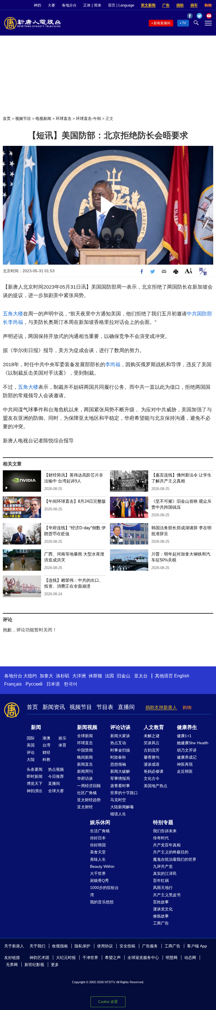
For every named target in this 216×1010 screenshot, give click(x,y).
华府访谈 (85, 778)
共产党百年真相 (167, 845)
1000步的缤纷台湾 (104, 891)
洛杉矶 (62, 675)
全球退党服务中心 (143, 957)
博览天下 (34, 783)
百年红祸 (161, 880)
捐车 (194, 5)
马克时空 (118, 800)
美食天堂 (98, 852)
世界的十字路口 (124, 793)
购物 (208, 5)
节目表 (104, 707)
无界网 (12, 964)
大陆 (31, 759)
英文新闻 (148, 5)
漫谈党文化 (163, 909)
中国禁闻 (85, 750)
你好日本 (98, 838)
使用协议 (105, 946)
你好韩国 (98, 845)
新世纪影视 (34, 964)
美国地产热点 (155, 785)
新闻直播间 (162, 23)
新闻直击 (85, 764)
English (181, 675)
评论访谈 (120, 727)
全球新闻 (85, 736)
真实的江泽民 (165, 873)
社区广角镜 (87, 793)
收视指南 (60, 946)
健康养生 (187, 727)
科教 (46, 759)
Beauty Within (102, 866)
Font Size (188, 271)
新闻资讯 (53, 707)
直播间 (126, 707)
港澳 (46, 738)
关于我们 (37, 946)
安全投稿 (127, 946)
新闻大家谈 (120, 736)
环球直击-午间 (88, 118)
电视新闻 (43, 118)
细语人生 (118, 814)
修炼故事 (161, 916)
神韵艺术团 (39, 957)
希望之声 (113, 957)
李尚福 (15, 322)
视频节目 (23, 118)
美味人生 (98, 859)
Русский (34, 684)
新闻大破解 (120, 771)
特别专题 (163, 822)
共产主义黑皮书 (167, 895)
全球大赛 (56, 791)
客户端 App (197, 946)
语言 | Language (121, 5)
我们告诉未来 (165, 831)
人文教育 (154, 727)
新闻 (36, 727)
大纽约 (30, 675)
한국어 (70, 684)
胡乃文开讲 (187, 750)
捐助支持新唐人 (161, 707)
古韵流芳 (151, 750)
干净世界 (90, 957)
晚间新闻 (85, 757)
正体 (87, 5)
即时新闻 (34, 776)
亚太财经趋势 (89, 800)
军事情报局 (120, 778)
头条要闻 (34, 769)
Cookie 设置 (108, 1002)
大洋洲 (79, 675)
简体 (97, 5)
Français (13, 684)
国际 (31, 738)
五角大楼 (13, 314)
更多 (55, 964)
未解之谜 (151, 736)
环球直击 (63, 118)
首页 (7, 118)
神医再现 (185, 764)
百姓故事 (161, 902)
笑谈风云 (151, 743)
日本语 (53, 684)
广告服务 (150, 946)
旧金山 (123, 675)
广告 (166, 5)
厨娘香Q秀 (99, 880)
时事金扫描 (120, 750)
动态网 (190, 957)
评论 (31, 752)
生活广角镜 (100, 831)
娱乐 (62, 738)
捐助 (180, 5)
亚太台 (141, 675)
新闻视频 (87, 727)
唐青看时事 (120, 785)
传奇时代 (161, 838)
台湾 (46, 745)
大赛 (51, 5)
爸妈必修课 (153, 771)
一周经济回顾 (89, 785)
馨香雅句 (151, 757)
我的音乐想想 (102, 902)
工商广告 (161, 923)
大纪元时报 (66, 957)
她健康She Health (192, 743)
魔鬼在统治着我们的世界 (174, 859)
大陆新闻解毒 (122, 807)
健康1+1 (184, 736)
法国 (109, 675)
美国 (31, 745)
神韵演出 (34, 791)
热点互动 (118, 743)
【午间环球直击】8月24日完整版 (75, 501)
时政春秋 (118, 757)
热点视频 (56, 769)
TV (184, 23)
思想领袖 (118, 764)
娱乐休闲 (100, 822)
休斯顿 (95, 675)
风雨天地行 (163, 887)
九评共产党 (163, 866)
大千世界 (98, 873)
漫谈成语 (151, 764)
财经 (46, 752)
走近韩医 (185, 771)
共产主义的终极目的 (170, 852)
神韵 (37, 5)
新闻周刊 (85, 771)
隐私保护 (82, 946)
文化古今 (151, 778)
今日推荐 (56, 776)
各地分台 (69, 5)
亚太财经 (85, 807)
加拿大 (46, 675)
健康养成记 (187, 757)
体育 (62, 745)
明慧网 (171, 957)
